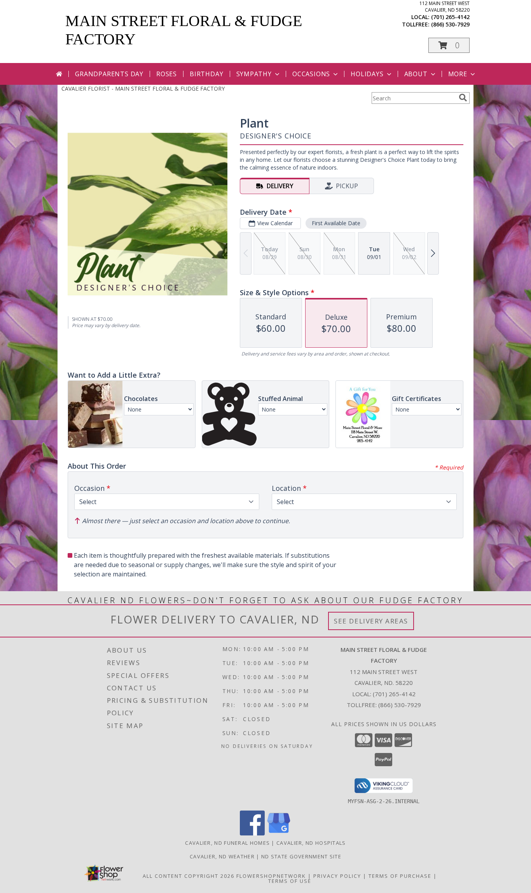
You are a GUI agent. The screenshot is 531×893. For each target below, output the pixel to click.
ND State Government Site (301, 856)
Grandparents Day (109, 74)
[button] (449, 45)
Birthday (206, 74)
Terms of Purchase (400, 875)
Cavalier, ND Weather (222, 856)
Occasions (311, 74)
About (416, 74)
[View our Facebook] (252, 833)
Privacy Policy (337, 875)
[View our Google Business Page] (278, 833)
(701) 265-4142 (450, 17)
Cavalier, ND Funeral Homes (227, 842)
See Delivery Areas (371, 620)
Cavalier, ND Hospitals (311, 842)
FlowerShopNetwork (271, 875)
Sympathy (254, 74)
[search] (463, 97)
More (457, 74)
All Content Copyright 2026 (188, 875)
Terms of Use (289, 880)
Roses (166, 74)
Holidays (367, 74)
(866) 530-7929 (450, 24)
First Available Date (336, 223)
